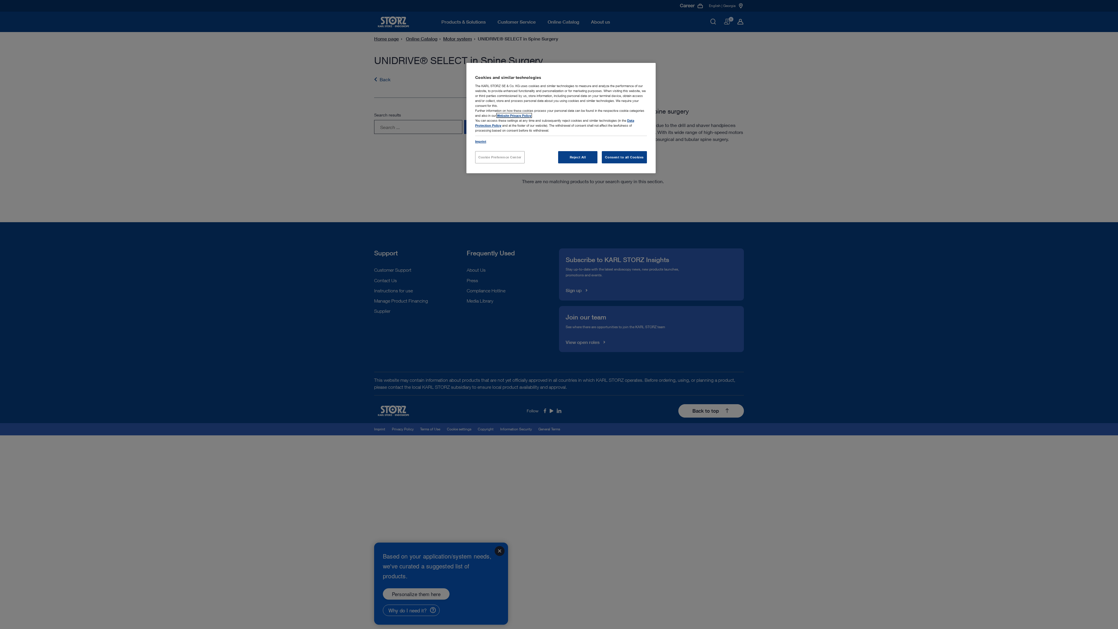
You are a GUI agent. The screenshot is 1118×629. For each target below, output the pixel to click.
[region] (561, 118)
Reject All (578, 157)
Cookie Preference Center (499, 157)
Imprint (480, 141)
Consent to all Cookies (624, 157)
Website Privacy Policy (514, 115)
